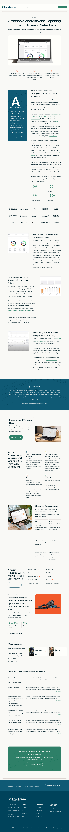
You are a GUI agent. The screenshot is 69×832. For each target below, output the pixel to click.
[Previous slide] (30, 659)
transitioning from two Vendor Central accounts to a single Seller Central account (46, 116)
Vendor (57, 121)
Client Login (54, 7)
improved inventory (51, 360)
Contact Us (39, 816)
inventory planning (40, 341)
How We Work (40, 810)
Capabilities (25, 810)
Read (58, 691)
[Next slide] (34, 659)
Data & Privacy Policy (25, 827)
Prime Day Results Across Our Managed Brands (34, 2)
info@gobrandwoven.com (15, 807)
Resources (24, 816)
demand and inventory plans (16, 310)
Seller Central (53, 136)
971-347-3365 (12, 804)
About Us (38, 807)
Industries (24, 813)
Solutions (35, 18)
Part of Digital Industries (40, 827)
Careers (38, 813)
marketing (58, 338)
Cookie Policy (32, 827)
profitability (28, 310)
